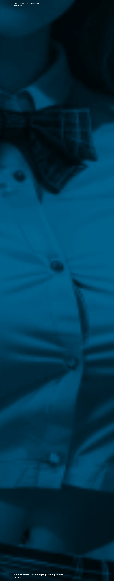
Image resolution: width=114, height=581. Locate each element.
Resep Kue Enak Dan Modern (21, 3)
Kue (21, 5)
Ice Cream (16, 5)
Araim (16, 577)
